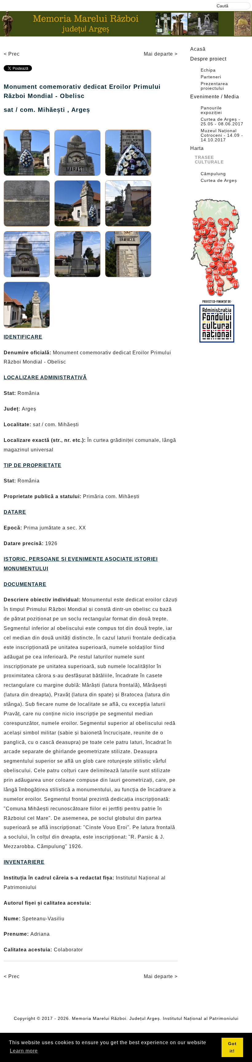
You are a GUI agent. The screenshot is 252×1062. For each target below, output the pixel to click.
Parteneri (211, 77)
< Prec (12, 54)
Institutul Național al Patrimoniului (200, 1018)
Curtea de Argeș (219, 180)
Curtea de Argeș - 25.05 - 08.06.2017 (222, 121)
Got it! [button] (232, 1047)
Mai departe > (161, 54)
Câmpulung (213, 173)
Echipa (208, 70)
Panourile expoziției (211, 110)
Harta (197, 148)
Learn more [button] (24, 1050)
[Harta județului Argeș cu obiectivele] (216, 247)
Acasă (198, 49)
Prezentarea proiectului (214, 86)
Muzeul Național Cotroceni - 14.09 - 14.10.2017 (222, 135)
